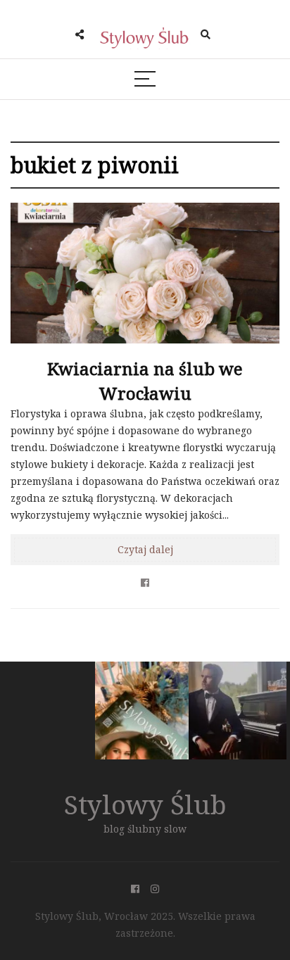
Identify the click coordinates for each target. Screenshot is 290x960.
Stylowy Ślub (145, 804)
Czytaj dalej (145, 549)
